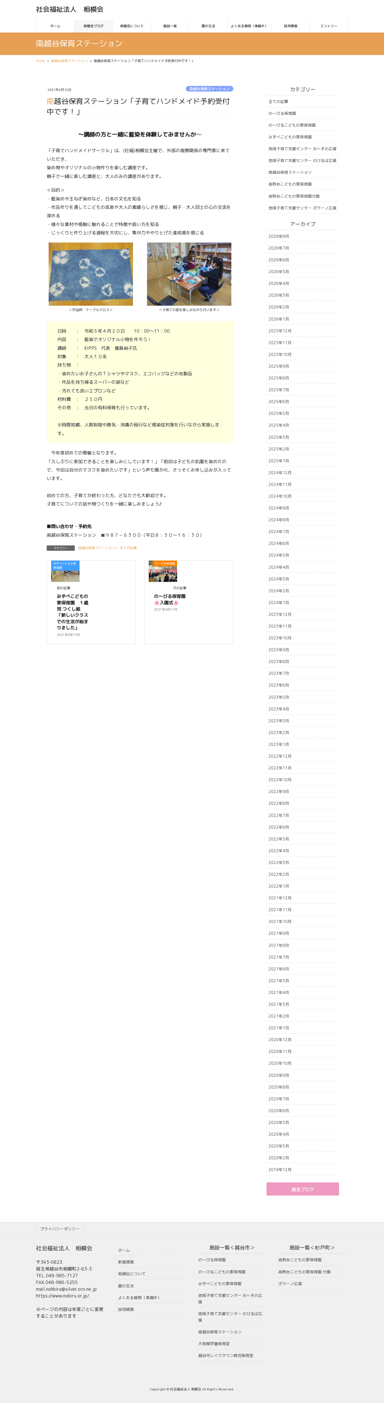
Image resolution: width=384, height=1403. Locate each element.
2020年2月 (278, 1157)
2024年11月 (280, 484)
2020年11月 (280, 1051)
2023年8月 (278, 661)
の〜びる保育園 (282, 113)
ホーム (124, 1250)
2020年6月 (278, 1110)
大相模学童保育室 (214, 1343)
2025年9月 (278, 366)
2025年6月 (278, 401)
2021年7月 (278, 957)
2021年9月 (278, 933)
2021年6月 (278, 969)
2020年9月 (278, 1075)
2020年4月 (278, 1134)
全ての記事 (128, 547)
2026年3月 (278, 295)
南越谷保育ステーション (209, 88)
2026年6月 (278, 259)
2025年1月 (278, 460)
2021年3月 (278, 1004)
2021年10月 (280, 921)
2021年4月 (278, 992)
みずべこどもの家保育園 (290, 137)
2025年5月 (278, 413)
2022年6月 (278, 827)
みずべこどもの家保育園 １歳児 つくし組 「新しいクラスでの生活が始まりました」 (72, 612)
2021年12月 (280, 898)
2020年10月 (280, 1063)
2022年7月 (278, 815)
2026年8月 (278, 236)
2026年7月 (278, 248)
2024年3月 (278, 579)
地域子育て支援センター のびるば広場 (302, 160)
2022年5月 (278, 839)
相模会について (132, 1273)
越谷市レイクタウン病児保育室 (225, 1355)
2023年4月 (278, 709)
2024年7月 (278, 531)
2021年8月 (278, 945)
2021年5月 (278, 980)
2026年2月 (278, 307)
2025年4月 (278, 425)
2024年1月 (278, 602)
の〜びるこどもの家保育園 (292, 125)
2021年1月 (278, 1027)
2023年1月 (278, 744)
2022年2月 (278, 874)
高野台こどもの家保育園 (290, 184)
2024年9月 (278, 508)
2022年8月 (278, 803)
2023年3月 (278, 720)
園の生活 (126, 1285)
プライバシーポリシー (60, 1228)
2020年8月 (278, 1087)
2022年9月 (278, 791)
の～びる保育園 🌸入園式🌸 (172, 599)
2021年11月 (280, 909)
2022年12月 (280, 756)
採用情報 (126, 1309)
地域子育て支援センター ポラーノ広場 (302, 208)
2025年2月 (278, 449)
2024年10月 (280, 496)
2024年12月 (280, 472)
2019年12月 (280, 1169)
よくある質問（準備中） (139, 1297)
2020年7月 (278, 1099)
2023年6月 (278, 685)
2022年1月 (278, 886)
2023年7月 (278, 673)
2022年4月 (278, 850)
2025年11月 (280, 342)
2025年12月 (280, 330)
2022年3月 (278, 862)
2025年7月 (278, 389)
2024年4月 (278, 567)
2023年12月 (280, 614)
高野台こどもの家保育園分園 (294, 196)
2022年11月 (280, 768)
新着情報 (126, 1262)
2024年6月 (278, 543)
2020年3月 (278, 1146)
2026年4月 (278, 283)
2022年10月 (280, 779)
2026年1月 (278, 319)
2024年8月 (278, 519)
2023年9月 (278, 649)
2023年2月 (278, 732)
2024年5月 (278, 555)
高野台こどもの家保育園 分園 (304, 1271)
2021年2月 (278, 1016)
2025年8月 (278, 378)
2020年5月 (278, 1122)
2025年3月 (278, 437)
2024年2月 (278, 590)
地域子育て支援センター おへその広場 (302, 148)
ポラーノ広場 (290, 1283)
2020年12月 (280, 1039)
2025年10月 (280, 354)
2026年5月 (278, 271)
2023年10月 (280, 638)
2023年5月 (278, 697)
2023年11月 (280, 626)
